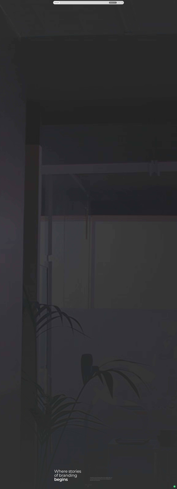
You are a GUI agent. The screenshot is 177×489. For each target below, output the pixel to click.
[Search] (119, 3)
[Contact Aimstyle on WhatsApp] (174, 486)
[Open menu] (122, 3)
